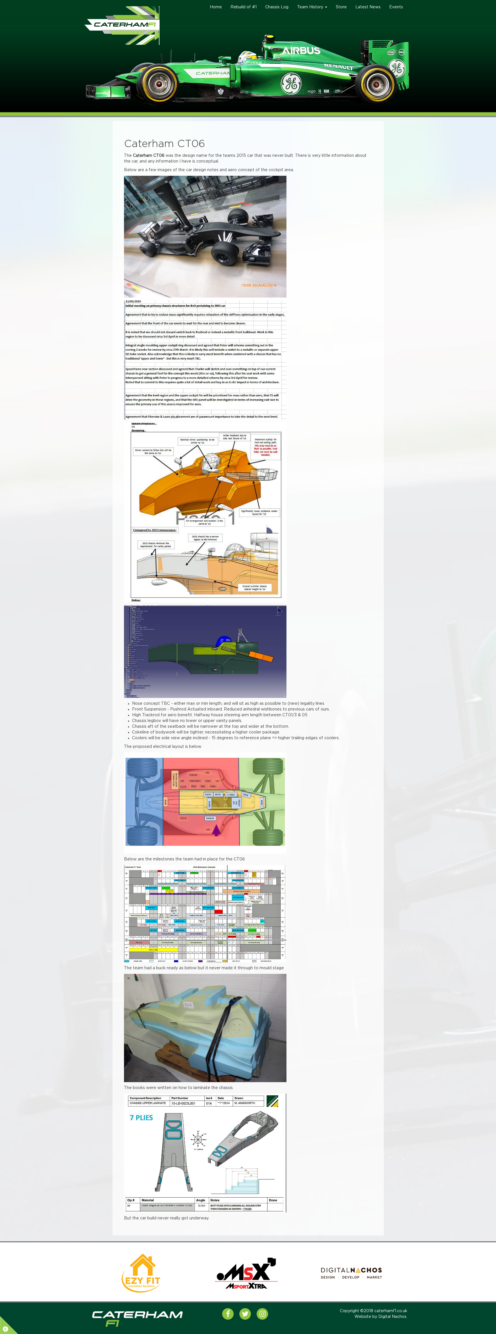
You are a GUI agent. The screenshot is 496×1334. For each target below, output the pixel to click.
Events (396, 7)
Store (341, 7)
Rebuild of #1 (243, 7)
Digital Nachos (392, 1317)
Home (216, 7)
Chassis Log (276, 7)
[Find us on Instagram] (262, 1314)
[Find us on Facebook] (228, 1314)
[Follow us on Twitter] (245, 1314)
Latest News (368, 7)
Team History (310, 7)
